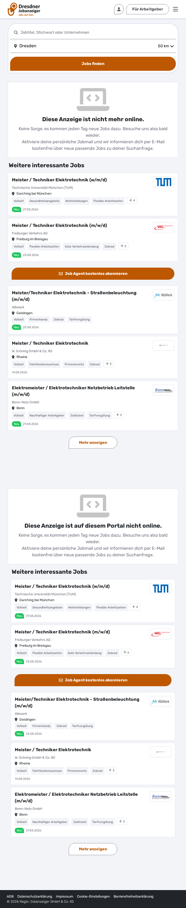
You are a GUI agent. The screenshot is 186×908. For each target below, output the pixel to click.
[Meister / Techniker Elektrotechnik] (93, 357)
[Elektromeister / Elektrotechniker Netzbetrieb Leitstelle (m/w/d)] (93, 405)
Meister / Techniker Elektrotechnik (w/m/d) (59, 180)
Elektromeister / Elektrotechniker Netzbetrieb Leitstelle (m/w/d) (73, 391)
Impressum (64, 896)
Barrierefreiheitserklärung (133, 896)
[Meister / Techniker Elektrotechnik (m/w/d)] (93, 240)
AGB (10, 896)
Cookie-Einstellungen (93, 896)
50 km (163, 46)
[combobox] (97, 32)
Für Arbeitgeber (147, 9)
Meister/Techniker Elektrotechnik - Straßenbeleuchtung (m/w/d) (74, 296)
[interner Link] (24, 9)
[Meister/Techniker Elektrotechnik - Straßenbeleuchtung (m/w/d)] (93, 310)
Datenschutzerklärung (34, 896)
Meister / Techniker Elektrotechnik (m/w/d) (59, 225)
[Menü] (175, 9)
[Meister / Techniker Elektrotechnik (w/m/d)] (93, 194)
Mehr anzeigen (93, 442)
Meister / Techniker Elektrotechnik (50, 343)
